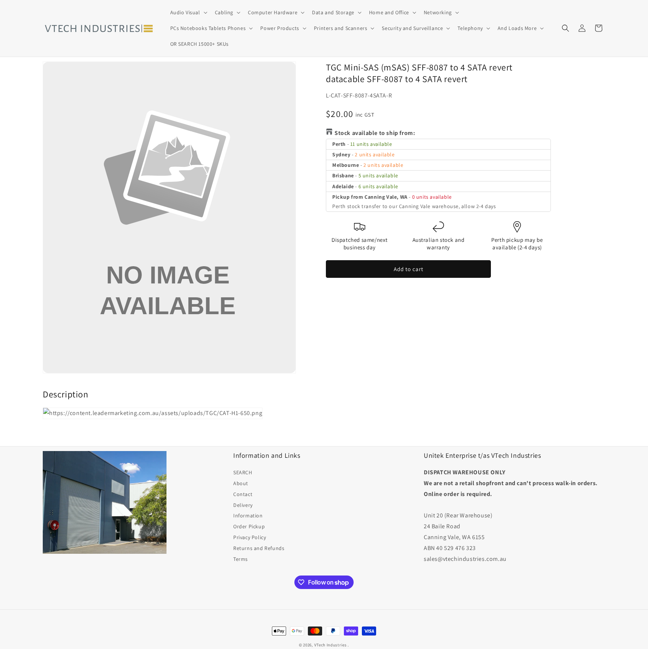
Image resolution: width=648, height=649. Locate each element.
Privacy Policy (249, 537)
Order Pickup (249, 526)
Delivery (243, 505)
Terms (240, 559)
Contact (242, 494)
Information (248, 515)
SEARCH (242, 472)
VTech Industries (330, 645)
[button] (188, 12)
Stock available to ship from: (374, 133)
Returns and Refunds (258, 548)
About (240, 483)
